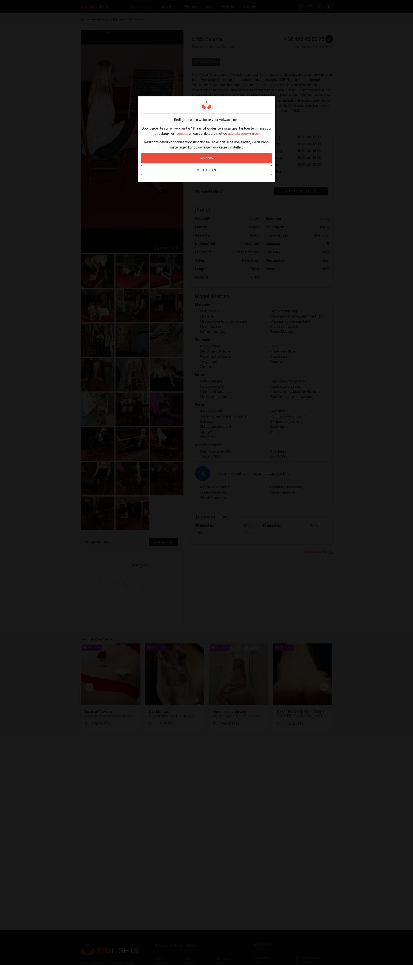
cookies (182, 133)
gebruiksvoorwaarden (244, 133)
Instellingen (206, 170)
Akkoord (206, 158)
